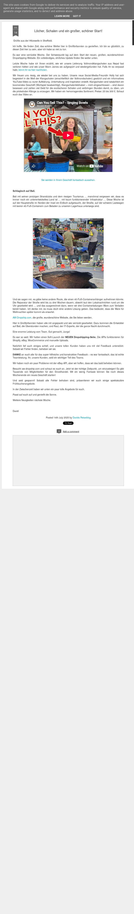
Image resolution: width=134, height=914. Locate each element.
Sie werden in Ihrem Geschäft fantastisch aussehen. (68, 180)
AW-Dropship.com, (23, 317)
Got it (77, 16)
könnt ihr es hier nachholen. (32, 69)
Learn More (62, 16)
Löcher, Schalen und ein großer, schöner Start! (68, 30)
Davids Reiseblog (82, 417)
